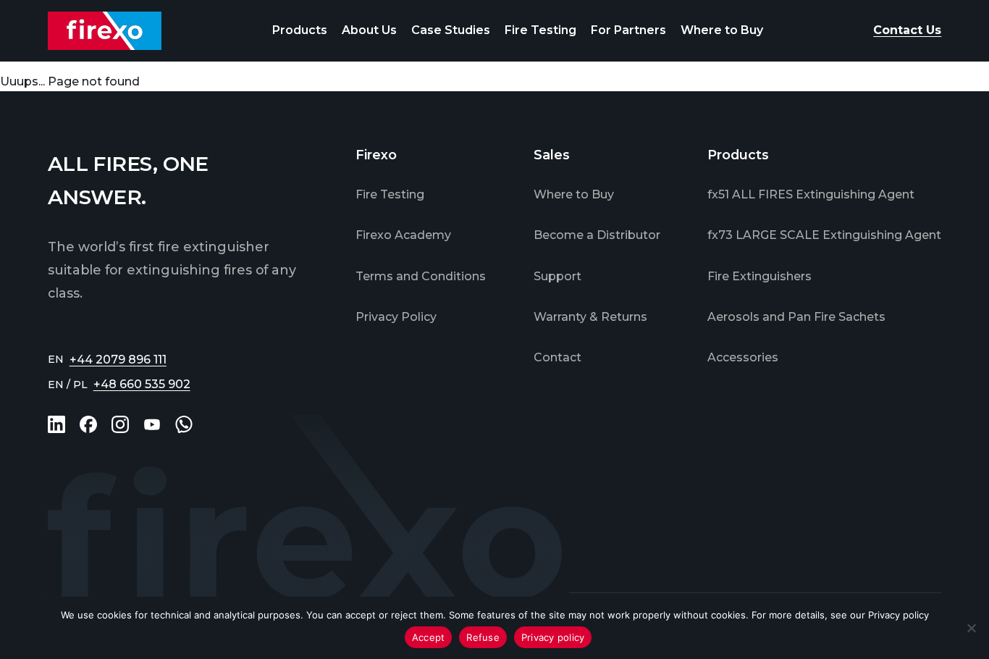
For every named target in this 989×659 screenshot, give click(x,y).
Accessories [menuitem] (742, 357)
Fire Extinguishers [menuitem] (759, 276)
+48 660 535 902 (141, 384)
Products (299, 30)
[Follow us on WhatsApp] (184, 424)
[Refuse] (971, 628)
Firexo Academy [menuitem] (403, 235)
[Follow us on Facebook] (88, 424)
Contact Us (907, 30)
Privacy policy (898, 615)
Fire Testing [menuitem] (540, 30)
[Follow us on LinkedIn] (56, 424)
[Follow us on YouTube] (152, 424)
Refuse (483, 637)
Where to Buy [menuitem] (722, 30)
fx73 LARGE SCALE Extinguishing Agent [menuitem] (824, 235)
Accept (428, 637)
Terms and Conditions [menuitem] (420, 276)
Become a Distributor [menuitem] (597, 235)
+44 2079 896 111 (118, 359)
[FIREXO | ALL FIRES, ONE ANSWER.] (104, 31)
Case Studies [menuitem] (450, 30)
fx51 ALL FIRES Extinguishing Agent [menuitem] (810, 194)
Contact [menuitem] (557, 357)
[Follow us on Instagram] (120, 424)
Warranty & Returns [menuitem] (590, 317)
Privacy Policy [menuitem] (396, 317)
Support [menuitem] (557, 276)
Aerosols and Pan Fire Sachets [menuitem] (796, 317)
